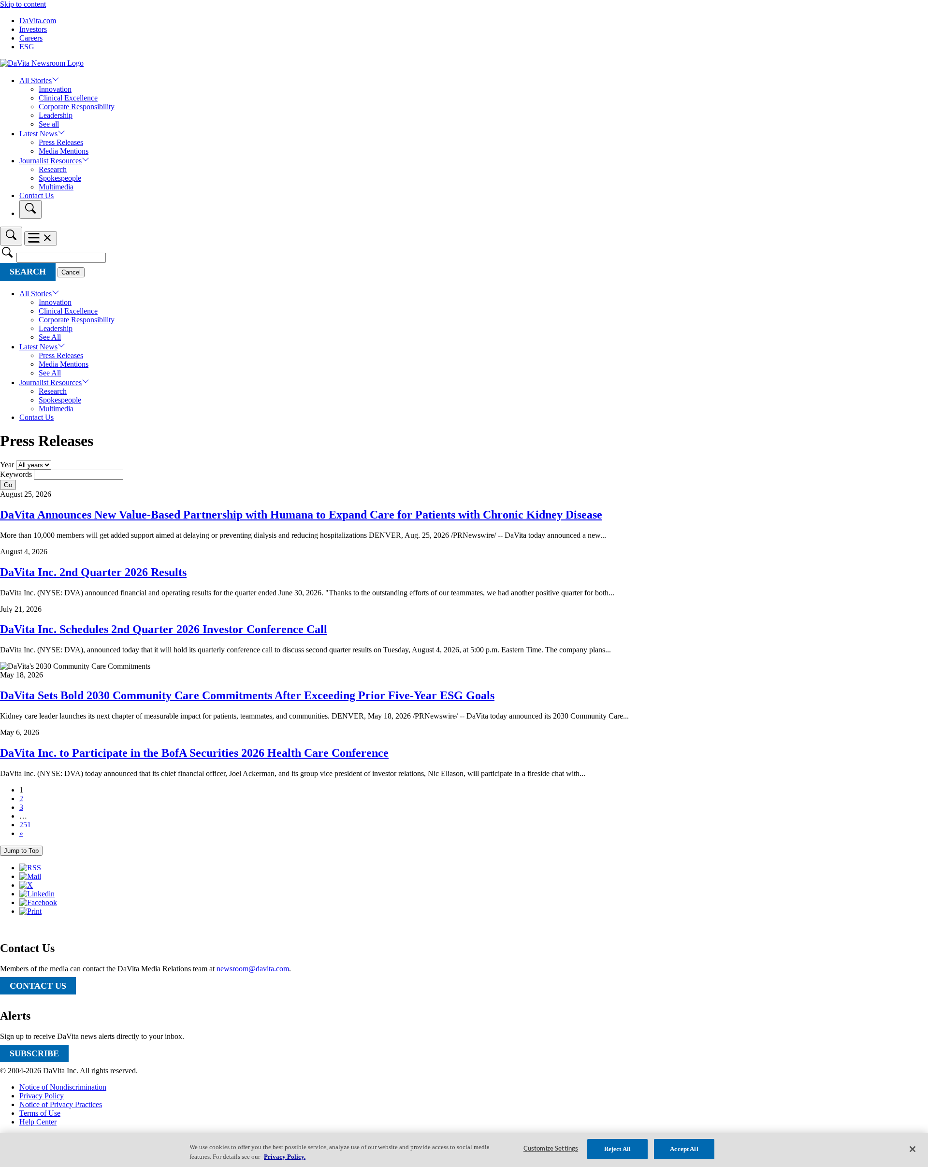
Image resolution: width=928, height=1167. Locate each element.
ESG (26, 47)
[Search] (30, 209)
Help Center (38, 1122)
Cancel (71, 272)
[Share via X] (26, 885)
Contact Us (36, 195)
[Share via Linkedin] (37, 894)
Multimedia (56, 187)
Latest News (38, 134)
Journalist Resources (50, 161)
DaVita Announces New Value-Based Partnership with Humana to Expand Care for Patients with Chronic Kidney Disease (301, 514)
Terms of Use (39, 1113)
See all (49, 124)
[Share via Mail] (30, 876)
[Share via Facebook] (38, 902)
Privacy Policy (41, 1096)
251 (25, 825)
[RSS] (30, 868)
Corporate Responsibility (77, 106)
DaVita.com (37, 20)
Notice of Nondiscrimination (62, 1087)
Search (28, 271)
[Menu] (40, 238)
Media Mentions (63, 151)
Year (7, 465)
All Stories (35, 80)
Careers (31, 38)
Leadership (55, 115)
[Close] (912, 1149)
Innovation (55, 89)
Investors (33, 29)
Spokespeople (60, 178)
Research (53, 169)
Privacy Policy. (284, 1156)
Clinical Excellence (68, 98)
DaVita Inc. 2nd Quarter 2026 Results (93, 572)
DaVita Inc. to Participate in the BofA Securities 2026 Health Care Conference (194, 753)
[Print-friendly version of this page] (30, 911)
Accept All (684, 1149)
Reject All (617, 1149)
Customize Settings (550, 1149)
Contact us (38, 986)
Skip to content (23, 4)
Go (8, 485)
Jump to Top (21, 850)
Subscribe (34, 1053)
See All (50, 337)
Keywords (16, 474)
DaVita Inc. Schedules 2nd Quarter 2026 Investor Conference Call (163, 629)
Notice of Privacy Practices (60, 1104)
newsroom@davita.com (253, 969)
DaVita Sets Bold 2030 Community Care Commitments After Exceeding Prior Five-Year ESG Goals (247, 695)
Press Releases (61, 142)
